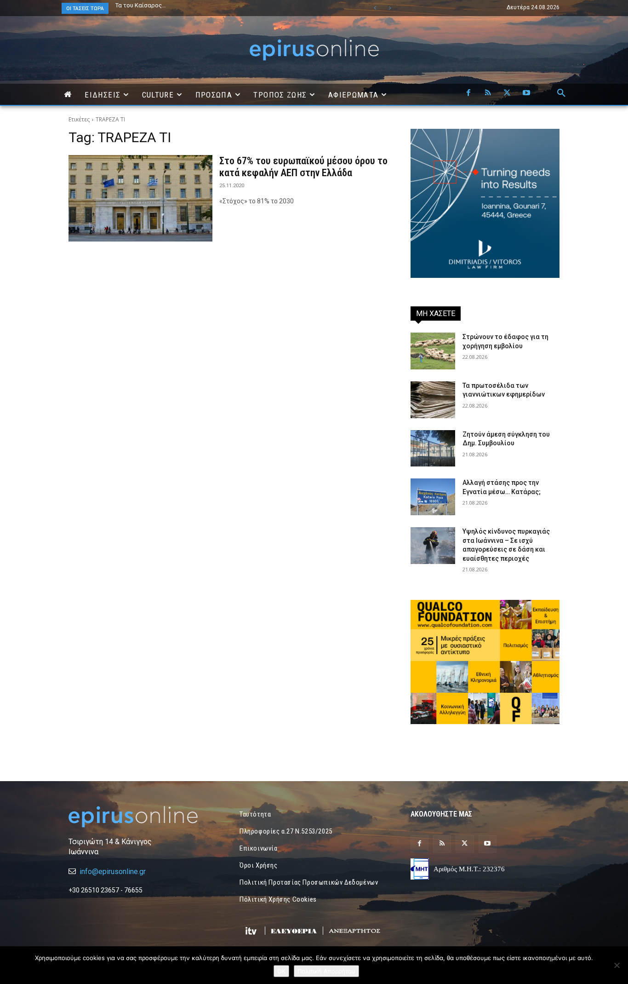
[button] (561, 93)
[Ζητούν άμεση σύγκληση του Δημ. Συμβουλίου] (433, 448)
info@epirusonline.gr (113, 871)
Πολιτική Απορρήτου (326, 971)
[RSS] (487, 93)
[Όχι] (616, 965)
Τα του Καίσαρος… (140, 5)
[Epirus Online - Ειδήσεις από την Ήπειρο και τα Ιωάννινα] (143, 817)
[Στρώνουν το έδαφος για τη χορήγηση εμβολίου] (433, 351)
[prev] (375, 8)
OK (281, 971)
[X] (507, 93)
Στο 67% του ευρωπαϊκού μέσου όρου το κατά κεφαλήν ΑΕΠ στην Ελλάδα (303, 166)
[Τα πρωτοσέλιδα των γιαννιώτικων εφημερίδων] (433, 399)
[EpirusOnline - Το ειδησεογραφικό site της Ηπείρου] (314, 50)
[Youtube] (526, 93)
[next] (389, 8)
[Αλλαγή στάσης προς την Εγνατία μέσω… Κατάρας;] (433, 496)
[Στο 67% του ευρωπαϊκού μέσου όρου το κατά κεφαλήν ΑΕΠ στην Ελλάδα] (140, 198)
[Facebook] (468, 93)
